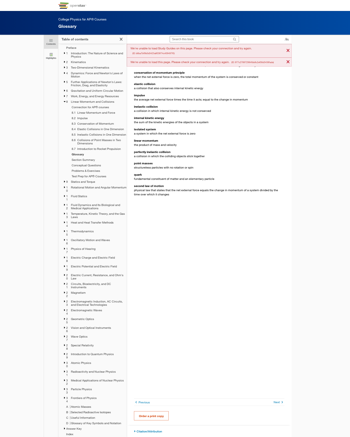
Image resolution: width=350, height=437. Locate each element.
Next (277, 402)
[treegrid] (92, 241)
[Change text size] (287, 39)
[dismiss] (288, 51)
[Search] (235, 39)
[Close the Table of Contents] (121, 39)
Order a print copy (151, 416)
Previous (144, 402)
